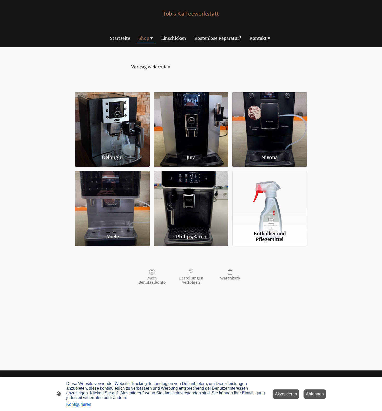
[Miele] (112, 200)
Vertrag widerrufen (150, 66)
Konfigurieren (78, 404)
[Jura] (191, 121)
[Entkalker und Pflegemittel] (269, 200)
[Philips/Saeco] (191, 200)
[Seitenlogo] (191, 22)
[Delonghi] (112, 121)
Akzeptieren (286, 394)
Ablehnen (315, 394)
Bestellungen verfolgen (191, 280)
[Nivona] (269, 121)
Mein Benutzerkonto (152, 280)
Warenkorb (230, 278)
